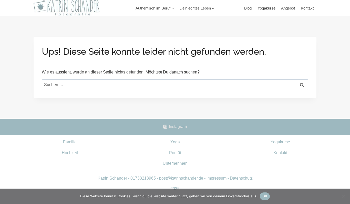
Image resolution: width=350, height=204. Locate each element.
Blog (248, 8)
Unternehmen (175, 163)
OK (264, 196)
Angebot (288, 8)
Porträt (175, 153)
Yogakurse (266, 8)
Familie (70, 142)
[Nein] (343, 196)
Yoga (175, 142)
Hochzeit (70, 153)
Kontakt (307, 8)
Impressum (217, 178)
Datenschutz (241, 178)
